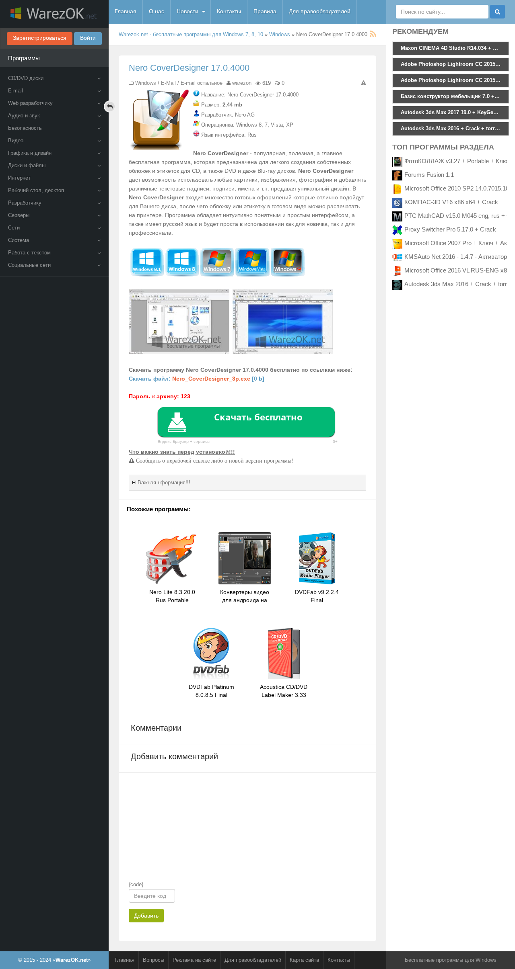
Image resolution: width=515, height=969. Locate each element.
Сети (14, 228)
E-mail (15, 91)
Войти (88, 38)
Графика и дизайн (30, 153)
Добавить (146, 915)
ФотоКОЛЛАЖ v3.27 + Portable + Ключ (457, 161)
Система (18, 240)
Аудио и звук (24, 116)
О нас (156, 11)
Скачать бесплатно (258, 417)
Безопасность (25, 128)
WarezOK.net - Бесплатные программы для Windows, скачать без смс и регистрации (54, 14)
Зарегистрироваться (39, 38)
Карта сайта (304, 960)
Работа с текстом (29, 253)
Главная (125, 11)
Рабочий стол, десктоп (36, 190)
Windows (279, 34)
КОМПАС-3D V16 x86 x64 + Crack (451, 202)
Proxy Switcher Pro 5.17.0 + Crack (450, 229)
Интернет (19, 178)
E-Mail (168, 83)
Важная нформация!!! (164, 482)
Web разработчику (30, 103)
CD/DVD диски (25, 78)
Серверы (18, 215)
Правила (264, 11)
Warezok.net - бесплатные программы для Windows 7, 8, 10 (191, 34)
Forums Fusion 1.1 (429, 174)
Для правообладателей (319, 11)
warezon (241, 83)
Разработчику (24, 203)
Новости (187, 11)
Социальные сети (29, 265)
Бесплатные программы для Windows (450, 960)
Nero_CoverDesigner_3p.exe (211, 378)
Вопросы (153, 960)
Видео (15, 140)
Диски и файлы (26, 165)
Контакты (229, 11)
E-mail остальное (201, 83)
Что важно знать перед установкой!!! (182, 452)
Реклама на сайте (194, 960)
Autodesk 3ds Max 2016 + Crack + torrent (459, 284)
